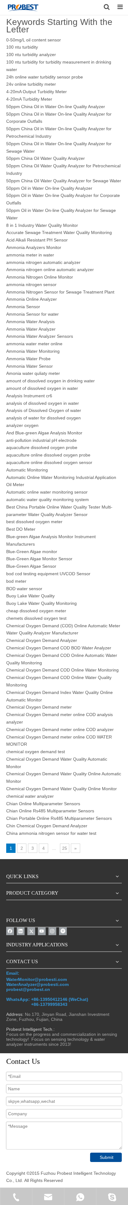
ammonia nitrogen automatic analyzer (43, 262)
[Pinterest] (63, 931)
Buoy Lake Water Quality (30, 595)
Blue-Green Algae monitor (31, 551)
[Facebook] (10, 931)
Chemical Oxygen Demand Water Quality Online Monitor (61, 788)
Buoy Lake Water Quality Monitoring (41, 603)
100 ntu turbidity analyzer (31, 54)
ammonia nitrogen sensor (31, 284)
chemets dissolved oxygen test (36, 618)
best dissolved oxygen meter (34, 521)
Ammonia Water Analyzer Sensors (39, 336)
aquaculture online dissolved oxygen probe (48, 454)
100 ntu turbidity (22, 47)
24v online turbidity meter (31, 84)
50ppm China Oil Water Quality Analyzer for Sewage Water (63, 180)
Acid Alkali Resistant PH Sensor (37, 239)
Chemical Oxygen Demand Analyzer (41, 640)
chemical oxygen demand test (35, 751)
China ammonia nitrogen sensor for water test (51, 833)
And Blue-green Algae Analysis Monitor (44, 432)
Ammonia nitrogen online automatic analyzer (50, 269)
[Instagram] (52, 931)
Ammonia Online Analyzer (31, 299)
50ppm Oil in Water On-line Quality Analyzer (49, 188)
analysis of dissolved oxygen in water (42, 403)
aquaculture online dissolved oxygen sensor (49, 462)
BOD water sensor (24, 588)
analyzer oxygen (22, 425)
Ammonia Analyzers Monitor (33, 247)
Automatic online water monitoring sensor (47, 492)
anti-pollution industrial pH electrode (41, 440)
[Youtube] (42, 931)
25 (64, 848)
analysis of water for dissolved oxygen (43, 417)
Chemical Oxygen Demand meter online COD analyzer (60, 729)
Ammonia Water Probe (28, 358)
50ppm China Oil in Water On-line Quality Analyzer (55, 106)
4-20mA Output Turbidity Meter (36, 91)
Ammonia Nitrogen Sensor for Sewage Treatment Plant (60, 291)
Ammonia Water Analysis (30, 321)
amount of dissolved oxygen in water (42, 388)
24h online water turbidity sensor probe (44, 76)
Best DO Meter (20, 529)
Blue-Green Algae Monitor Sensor (39, 558)
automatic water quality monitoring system (47, 499)
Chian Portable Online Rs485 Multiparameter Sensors (59, 818)
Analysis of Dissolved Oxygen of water (43, 410)
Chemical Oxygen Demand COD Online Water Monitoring (62, 669)
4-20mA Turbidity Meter (29, 99)
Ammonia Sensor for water (32, 314)
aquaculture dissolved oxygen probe (41, 447)
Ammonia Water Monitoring (33, 351)
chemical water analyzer (30, 796)
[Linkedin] (21, 931)
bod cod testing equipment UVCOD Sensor (48, 573)
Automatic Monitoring (27, 469)
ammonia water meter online (34, 343)
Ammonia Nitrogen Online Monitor (39, 277)
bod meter (16, 581)
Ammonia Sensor (23, 306)
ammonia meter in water (30, 254)
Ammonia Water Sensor (29, 366)
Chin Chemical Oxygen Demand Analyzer (46, 825)
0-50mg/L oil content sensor (33, 39)
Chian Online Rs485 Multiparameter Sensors (50, 810)
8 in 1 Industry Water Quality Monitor (42, 225)
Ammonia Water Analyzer (31, 329)
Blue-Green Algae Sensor (31, 566)
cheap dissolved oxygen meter (36, 610)
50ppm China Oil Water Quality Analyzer (45, 158)
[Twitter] (31, 931)
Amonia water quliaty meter (33, 373)
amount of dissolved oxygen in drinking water (50, 380)
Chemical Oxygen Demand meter (39, 707)
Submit (106, 1157)
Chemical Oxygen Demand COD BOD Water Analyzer (58, 647)
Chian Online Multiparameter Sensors (43, 803)
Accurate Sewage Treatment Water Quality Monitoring (59, 232)
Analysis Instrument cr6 (29, 395)
